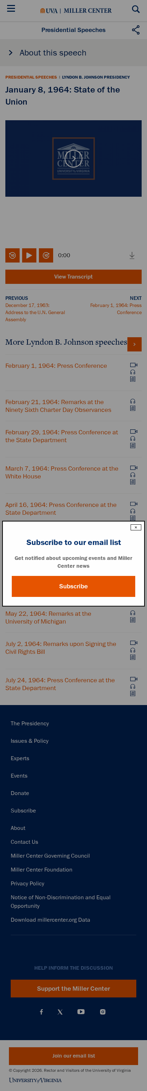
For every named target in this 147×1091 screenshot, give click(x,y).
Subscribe (73, 586)
